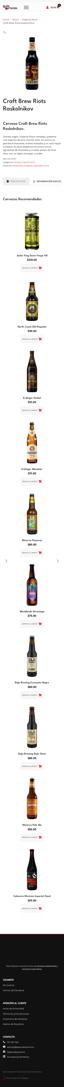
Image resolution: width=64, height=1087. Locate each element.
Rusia (46, 166)
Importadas (38, 166)
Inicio (6, 19)
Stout (16, 19)
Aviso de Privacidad (13, 1008)
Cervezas (17, 162)
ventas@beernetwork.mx (20, 1047)
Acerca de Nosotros (13, 1024)
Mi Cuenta (8, 985)
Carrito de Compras (13, 990)
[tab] (16, 181)
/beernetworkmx (16, 1052)
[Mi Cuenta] (47, 7)
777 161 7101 (13, 1042)
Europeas (28, 166)
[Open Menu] (26, 7)
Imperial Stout (30, 19)
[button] (4, 32)
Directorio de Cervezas (15, 1018)
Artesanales (17, 166)
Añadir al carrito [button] (29, 268)
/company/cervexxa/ (18, 1056)
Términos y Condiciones (16, 1013)
